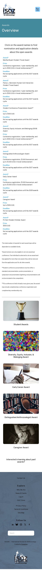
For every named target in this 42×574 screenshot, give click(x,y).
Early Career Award (10, 177)
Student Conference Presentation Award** (18, 108)
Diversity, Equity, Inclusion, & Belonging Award (21, 355)
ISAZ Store (21, 500)
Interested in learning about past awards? (21, 460)
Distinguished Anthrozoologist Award (16, 154)
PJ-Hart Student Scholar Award (14, 220)
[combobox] (18, 533)
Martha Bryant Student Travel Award (16, 60)
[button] (37, 9)
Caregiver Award (9, 199)
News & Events (21, 493)
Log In (21, 497)
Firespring (24, 544)
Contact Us (21, 478)
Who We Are (21, 490)
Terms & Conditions (21, 509)
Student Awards (21, 324)
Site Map (21, 513)
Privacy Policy (21, 506)
